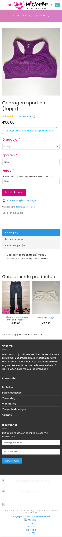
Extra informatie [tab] (14, 239)
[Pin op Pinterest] (18, 213)
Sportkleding (42, 15)
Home (16, 15)
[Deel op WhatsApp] (4, 213)
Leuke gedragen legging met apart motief (16, 318)
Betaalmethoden (11, 392)
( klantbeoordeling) (24, 116)
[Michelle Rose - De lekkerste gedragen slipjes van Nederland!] (31, 4)
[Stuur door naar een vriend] (14, 213)
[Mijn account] (51, 5)
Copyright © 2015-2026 (31, 516)
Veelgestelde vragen (14, 409)
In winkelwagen (14, 192)
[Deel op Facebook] (7, 213)
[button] (4, 5)
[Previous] (2, 307)
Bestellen (7, 387)
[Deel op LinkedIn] (21, 213)
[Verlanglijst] (10, 5)
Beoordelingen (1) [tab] (15, 245)
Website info (9, 403)
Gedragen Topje (46, 317)
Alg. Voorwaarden (40, 510)
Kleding (27, 15)
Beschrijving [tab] (11, 232)
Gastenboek (31, 512)
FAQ (17, 510)
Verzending (8, 398)
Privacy (54, 510)
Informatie (9, 510)
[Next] (59, 307)
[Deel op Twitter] (11, 213)
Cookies (25, 510)
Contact (7, 414)
